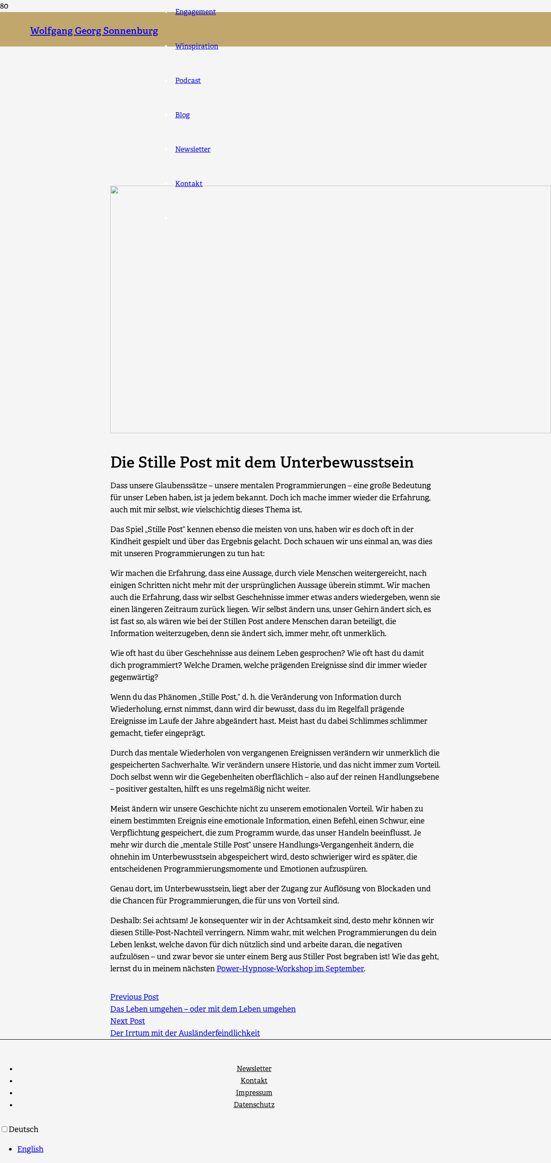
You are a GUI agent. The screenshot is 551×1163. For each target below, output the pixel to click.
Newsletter (254, 1068)
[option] (284, 1149)
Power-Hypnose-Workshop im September (290, 969)
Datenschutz (254, 1104)
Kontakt (254, 1080)
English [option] (30, 1149)
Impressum (254, 1092)
